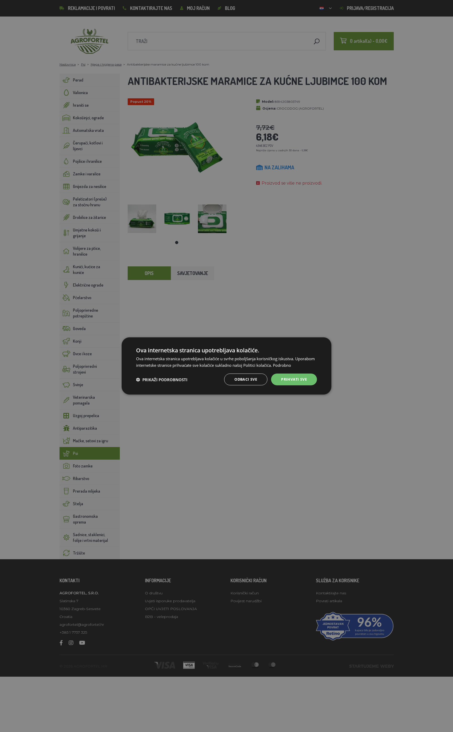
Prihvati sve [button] (294, 379)
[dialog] (226, 366)
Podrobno (282, 365)
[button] (161, 380)
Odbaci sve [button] (245, 379)
